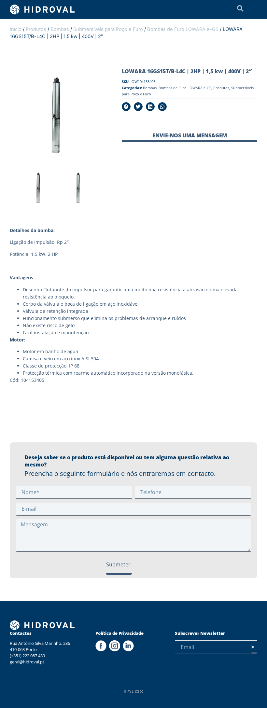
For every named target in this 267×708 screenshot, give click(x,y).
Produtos (36, 29)
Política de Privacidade (119, 633)
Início (15, 29)
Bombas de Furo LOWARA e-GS (182, 29)
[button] (126, 106)
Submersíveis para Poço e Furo (108, 29)
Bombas (59, 29)
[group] (39, 189)
